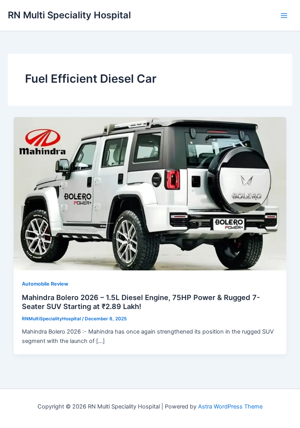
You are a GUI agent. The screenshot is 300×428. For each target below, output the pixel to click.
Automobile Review (45, 284)
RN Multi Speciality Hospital (69, 15)
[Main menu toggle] (284, 15)
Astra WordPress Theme (230, 406)
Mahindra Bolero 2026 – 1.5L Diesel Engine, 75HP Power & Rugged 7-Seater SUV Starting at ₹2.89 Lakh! (141, 302)
